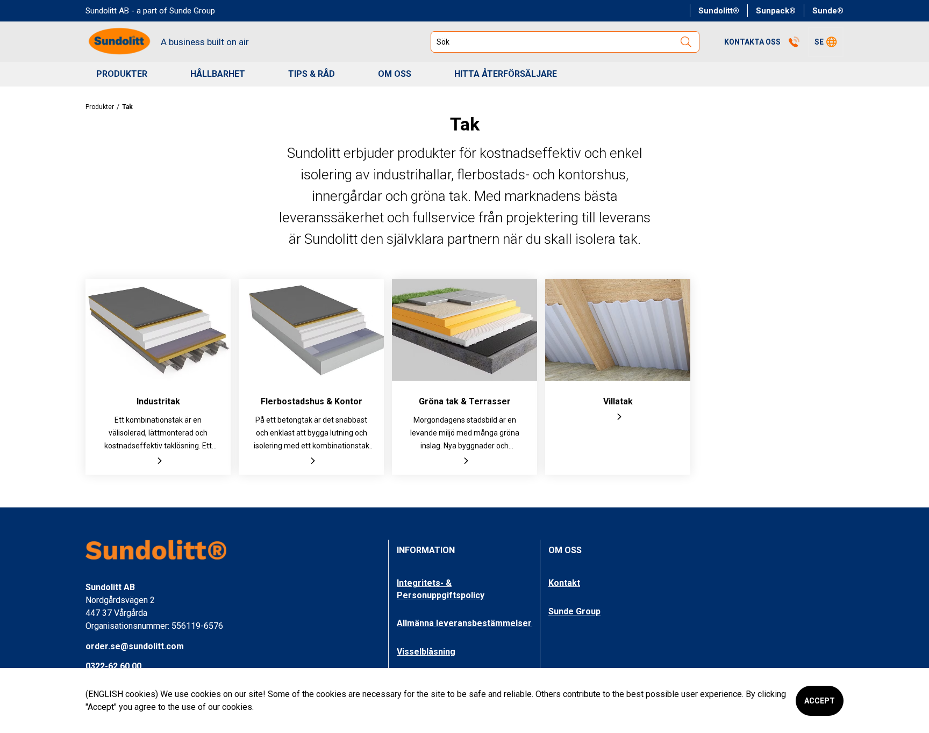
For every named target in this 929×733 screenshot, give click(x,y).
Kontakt (564, 583)
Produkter (121, 74)
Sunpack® (776, 11)
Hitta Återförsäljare (505, 74)
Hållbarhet (217, 74)
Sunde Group (574, 611)
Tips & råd (311, 74)
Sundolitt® (718, 11)
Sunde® (828, 11)
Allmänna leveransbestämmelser (464, 623)
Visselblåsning (426, 652)
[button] (826, 42)
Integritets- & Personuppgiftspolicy (440, 589)
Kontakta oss (752, 42)
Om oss (394, 74)
